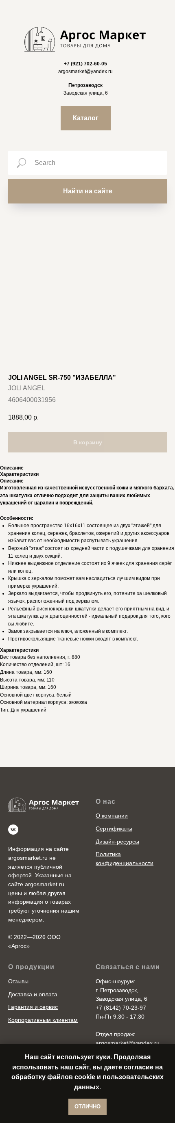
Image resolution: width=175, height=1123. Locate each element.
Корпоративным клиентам (43, 1020)
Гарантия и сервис (33, 1007)
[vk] (13, 829)
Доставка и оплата (32, 994)
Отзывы (18, 981)
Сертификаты (114, 828)
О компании (112, 815)
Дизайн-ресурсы (117, 841)
